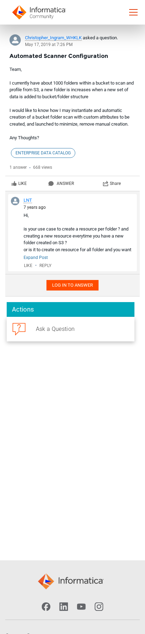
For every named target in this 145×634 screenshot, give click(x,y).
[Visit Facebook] (46, 606)
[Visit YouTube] (81, 606)
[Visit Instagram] (98, 606)
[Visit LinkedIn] (63, 606)
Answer (65, 183)
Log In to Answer (72, 285)
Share (115, 183)
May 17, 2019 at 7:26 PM (48, 44)
